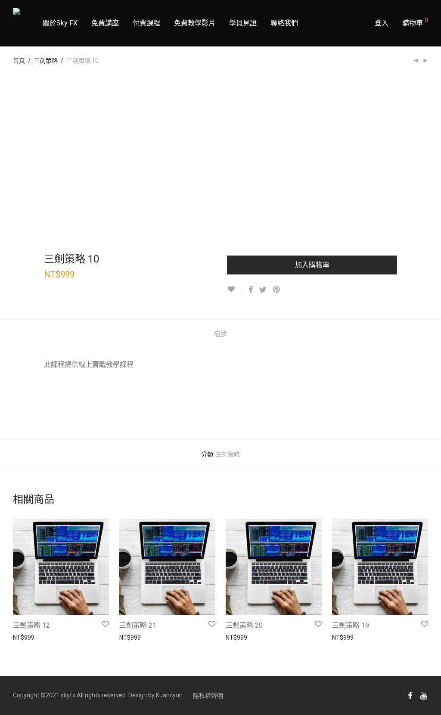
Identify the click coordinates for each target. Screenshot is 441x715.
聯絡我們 (284, 23)
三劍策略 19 (350, 625)
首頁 (19, 60)
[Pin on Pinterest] (277, 290)
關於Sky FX (60, 23)
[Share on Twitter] (263, 290)
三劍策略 (46, 60)
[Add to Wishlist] (234, 289)
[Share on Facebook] (250, 290)
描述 (220, 334)
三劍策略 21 (137, 625)
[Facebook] (410, 695)
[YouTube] (424, 695)
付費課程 (146, 23)
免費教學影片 (194, 23)
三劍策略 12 (31, 625)
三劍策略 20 (244, 625)
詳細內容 (21, 637)
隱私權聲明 (208, 695)
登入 (381, 23)
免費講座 (105, 23)
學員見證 (243, 23)
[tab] (220, 334)
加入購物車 (312, 265)
